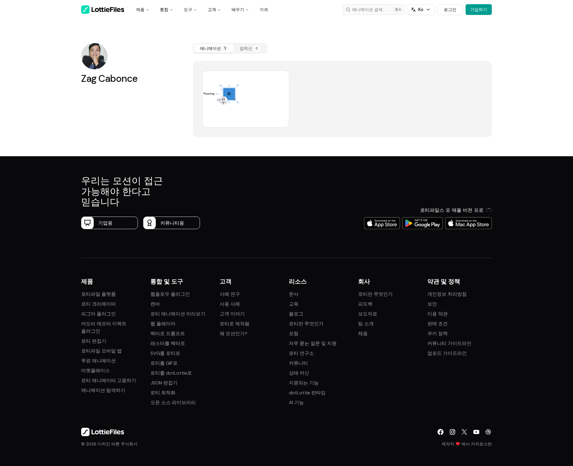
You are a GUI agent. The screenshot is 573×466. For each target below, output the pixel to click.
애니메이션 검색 (367, 9)
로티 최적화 (162, 393)
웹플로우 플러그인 (170, 294)
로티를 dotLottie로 (171, 373)
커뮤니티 (298, 363)
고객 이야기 (232, 314)
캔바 (155, 304)
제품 (140, 9)
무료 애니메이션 (98, 361)
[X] (464, 432)
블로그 (296, 314)
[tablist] (230, 48)
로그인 (450, 9)
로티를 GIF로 (164, 363)
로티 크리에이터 (98, 304)
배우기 (238, 9)
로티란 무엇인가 (306, 324)
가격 (264, 9)
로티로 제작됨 (234, 324)
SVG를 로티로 (165, 353)
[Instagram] (452, 432)
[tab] (214, 48)
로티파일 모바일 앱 (101, 351)
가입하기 (478, 9)
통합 (164, 9)
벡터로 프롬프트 (167, 333)
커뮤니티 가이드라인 (449, 343)
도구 (188, 9)
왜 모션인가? (233, 333)
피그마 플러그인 (98, 314)
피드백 (365, 304)
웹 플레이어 (162, 324)
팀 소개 (366, 324)
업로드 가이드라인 (447, 353)
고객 (212, 9)
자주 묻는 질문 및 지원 (313, 343)
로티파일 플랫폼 (98, 294)
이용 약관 (437, 314)
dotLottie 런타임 (307, 393)
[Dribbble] (488, 432)
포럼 (293, 333)
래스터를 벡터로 (167, 343)
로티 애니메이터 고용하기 (108, 380)
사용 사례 (230, 304)
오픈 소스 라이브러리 (173, 402)
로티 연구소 (301, 353)
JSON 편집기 (164, 383)
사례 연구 (230, 294)
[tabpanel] (342, 99)
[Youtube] (476, 432)
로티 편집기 (93, 341)
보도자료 (367, 314)
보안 (432, 304)
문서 (293, 294)
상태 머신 (299, 373)
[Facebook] (440, 432)
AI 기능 (296, 402)
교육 (293, 304)
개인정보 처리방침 (447, 294)
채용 (363, 333)
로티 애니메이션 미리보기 (177, 314)
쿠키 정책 (437, 333)
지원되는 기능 (304, 383)
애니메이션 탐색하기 (103, 390)
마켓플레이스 (95, 370)
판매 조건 (437, 324)
